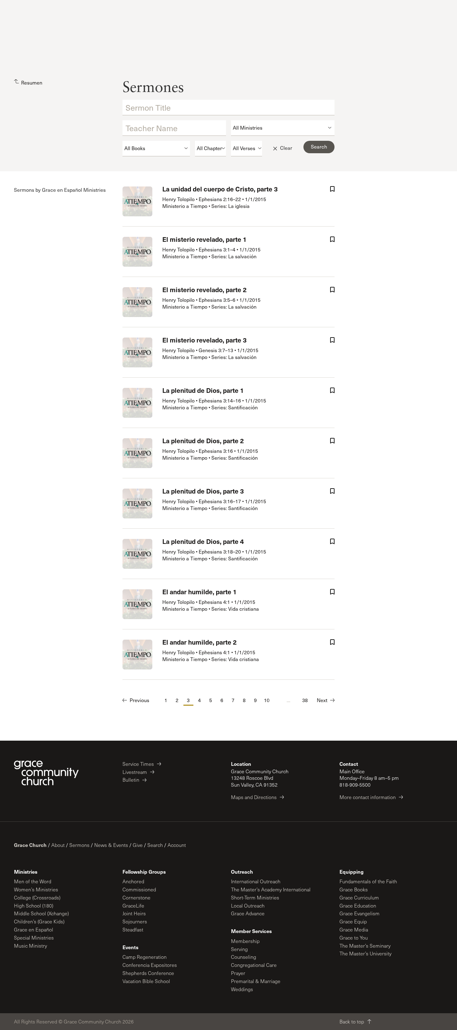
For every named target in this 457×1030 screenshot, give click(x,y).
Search (155, 845)
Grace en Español (33, 929)
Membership (245, 941)
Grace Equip (353, 921)
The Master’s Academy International (271, 889)
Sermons (79, 845)
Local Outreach (248, 905)
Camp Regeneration (144, 957)
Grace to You (353, 937)
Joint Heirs (134, 913)
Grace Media (353, 929)
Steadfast (132, 929)
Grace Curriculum (359, 897)
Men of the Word (32, 881)
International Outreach (255, 881)
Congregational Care (254, 965)
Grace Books (353, 889)
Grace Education (357, 905)
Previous (139, 700)
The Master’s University (365, 953)
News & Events (111, 845)
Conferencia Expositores (149, 965)
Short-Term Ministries (255, 897)
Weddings (242, 989)
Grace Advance (248, 913)
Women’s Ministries (36, 889)
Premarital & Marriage (255, 981)
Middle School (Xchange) (41, 913)
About (58, 845)
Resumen (31, 82)
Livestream (134, 772)
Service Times (138, 764)
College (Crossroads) (37, 897)
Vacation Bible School (146, 981)
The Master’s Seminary (364, 945)
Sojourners (134, 921)
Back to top (351, 1021)
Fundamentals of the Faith (368, 881)
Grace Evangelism (359, 913)
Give (138, 845)
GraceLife (133, 905)
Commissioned (139, 889)
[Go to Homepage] (46, 773)
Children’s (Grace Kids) (39, 921)
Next (322, 700)
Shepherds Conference (148, 973)
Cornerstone (136, 897)
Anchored (133, 881)
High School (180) (33, 905)
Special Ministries (34, 937)
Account (177, 845)
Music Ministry (30, 945)
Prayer (238, 973)
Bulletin (130, 779)
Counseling (243, 957)
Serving (239, 949)
